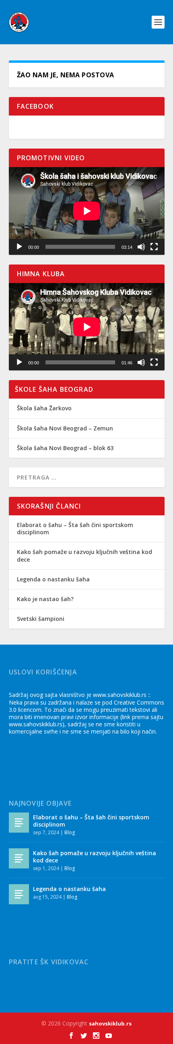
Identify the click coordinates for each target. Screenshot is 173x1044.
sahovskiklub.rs (110, 1023)
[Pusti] (19, 247)
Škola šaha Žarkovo (44, 408)
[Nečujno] (141, 247)
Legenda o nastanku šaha (53, 579)
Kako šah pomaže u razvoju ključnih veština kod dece (84, 555)
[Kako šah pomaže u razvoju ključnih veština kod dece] (19, 858)
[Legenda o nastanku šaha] (19, 894)
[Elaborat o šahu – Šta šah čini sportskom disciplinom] (19, 822)
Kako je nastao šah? (45, 599)
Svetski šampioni (40, 618)
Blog (69, 832)
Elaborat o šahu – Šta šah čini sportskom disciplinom (75, 528)
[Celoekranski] (154, 247)
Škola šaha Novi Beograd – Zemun (65, 428)
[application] (87, 211)
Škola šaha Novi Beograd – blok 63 (65, 448)
